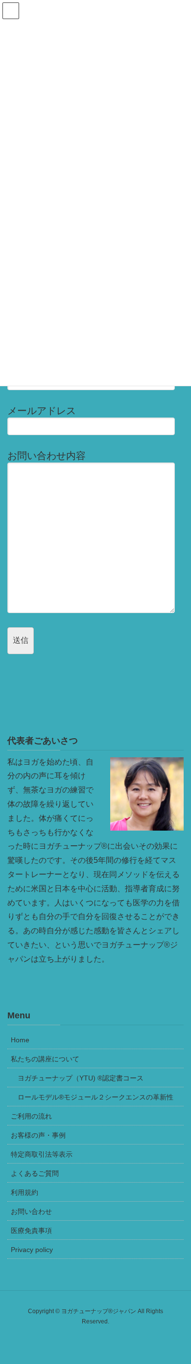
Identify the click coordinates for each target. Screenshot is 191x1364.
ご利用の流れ (31, 1116)
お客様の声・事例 (38, 1135)
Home (20, 1040)
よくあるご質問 (35, 1173)
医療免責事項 (31, 1230)
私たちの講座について (45, 1059)
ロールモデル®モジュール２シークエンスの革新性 (95, 1097)
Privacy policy (32, 1250)
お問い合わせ (31, 1211)
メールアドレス (41, 410)
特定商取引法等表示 (41, 1154)
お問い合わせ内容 (46, 455)
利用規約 (24, 1192)
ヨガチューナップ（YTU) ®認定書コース (80, 1078)
